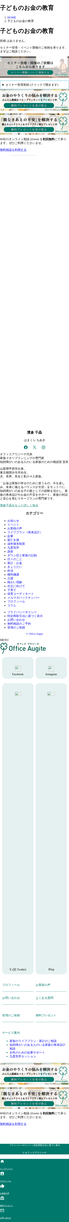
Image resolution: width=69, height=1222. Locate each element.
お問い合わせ (16, 619)
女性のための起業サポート (27, 1052)
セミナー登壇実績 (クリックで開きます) (32, 84)
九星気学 (13, 547)
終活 (10, 570)
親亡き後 (13, 539)
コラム (11, 605)
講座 (10, 551)
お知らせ (13, 520)
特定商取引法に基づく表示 (25, 616)
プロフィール (16, 601)
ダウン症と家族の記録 (22, 555)
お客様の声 (14, 528)
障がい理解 (14, 582)
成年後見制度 (16, 543)
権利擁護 (13, 574)
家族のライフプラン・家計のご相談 (33, 1040)
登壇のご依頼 (16, 627)
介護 (10, 578)
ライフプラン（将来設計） (25, 532)
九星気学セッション (23, 1056)
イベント (13, 524)
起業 (10, 536)
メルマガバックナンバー (23, 597)
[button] (34, 150)
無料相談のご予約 (19, 623)
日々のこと (14, 559)
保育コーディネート (20, 593)
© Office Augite (34, 634)
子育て (11, 589)
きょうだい (14, 566)
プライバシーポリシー (22, 612)
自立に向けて (16, 586)
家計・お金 (14, 563)
